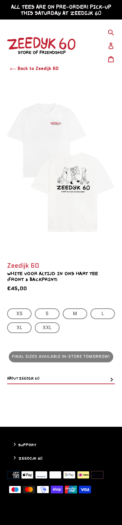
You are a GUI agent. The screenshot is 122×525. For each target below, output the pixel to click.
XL (19, 327)
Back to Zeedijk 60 (37, 68)
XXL (47, 327)
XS (19, 313)
